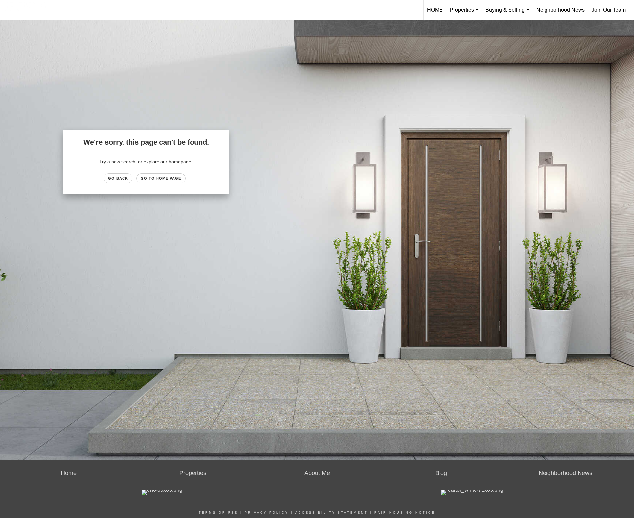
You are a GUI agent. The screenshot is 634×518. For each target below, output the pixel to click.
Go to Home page (161, 178)
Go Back (118, 178)
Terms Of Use (218, 512)
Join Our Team (609, 10)
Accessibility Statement (331, 512)
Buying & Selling (508, 13)
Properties (465, 13)
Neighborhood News (560, 10)
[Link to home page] (29, 10)
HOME (435, 10)
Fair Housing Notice (404, 512)
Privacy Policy (267, 512)
